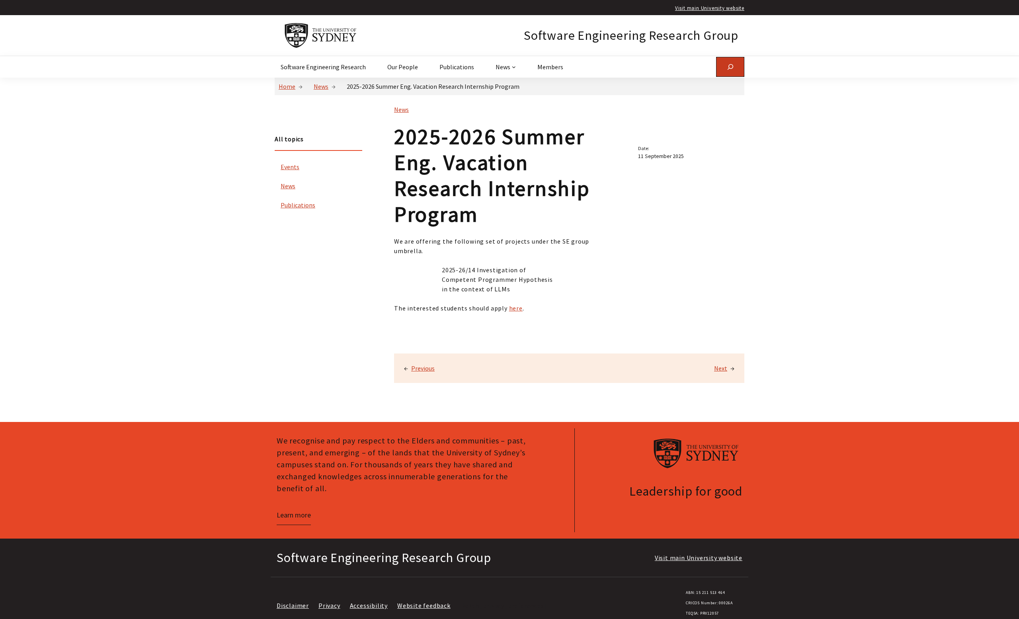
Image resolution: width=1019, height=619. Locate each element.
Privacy (329, 605)
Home (287, 86)
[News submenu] (514, 67)
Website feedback (424, 605)
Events (290, 167)
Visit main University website (709, 8)
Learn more (294, 514)
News (321, 86)
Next (720, 368)
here (516, 308)
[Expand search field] (730, 66)
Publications (298, 205)
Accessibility (369, 605)
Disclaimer (293, 605)
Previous (423, 368)
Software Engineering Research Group (631, 35)
